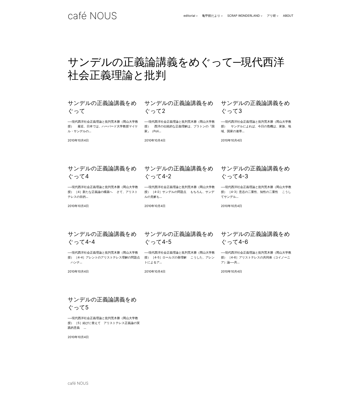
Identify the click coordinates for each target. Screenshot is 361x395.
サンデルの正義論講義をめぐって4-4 (102, 237)
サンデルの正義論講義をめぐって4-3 (255, 172)
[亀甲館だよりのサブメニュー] (222, 16)
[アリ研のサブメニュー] (277, 16)
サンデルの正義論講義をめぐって (102, 107)
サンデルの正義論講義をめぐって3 (255, 107)
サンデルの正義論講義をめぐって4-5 (178, 237)
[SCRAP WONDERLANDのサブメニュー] (261, 16)
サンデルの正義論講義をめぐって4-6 (255, 237)
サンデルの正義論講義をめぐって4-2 (178, 172)
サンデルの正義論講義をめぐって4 (102, 172)
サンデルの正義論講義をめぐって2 (178, 107)
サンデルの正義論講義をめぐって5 (102, 303)
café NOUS (92, 15)
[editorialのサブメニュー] (197, 16)
